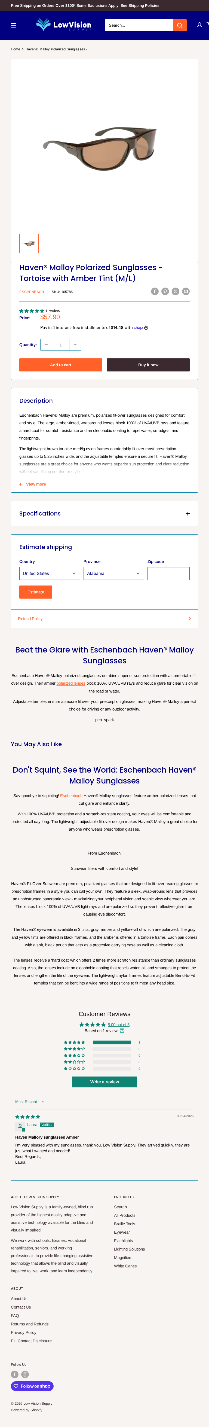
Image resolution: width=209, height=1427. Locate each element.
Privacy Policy (23, 1332)
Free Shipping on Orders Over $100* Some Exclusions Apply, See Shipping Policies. (86, 5)
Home (15, 49)
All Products (125, 1215)
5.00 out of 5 (119, 1024)
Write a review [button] (104, 1082)
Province (92, 561)
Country (27, 561)
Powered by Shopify (26, 1410)
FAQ (15, 1315)
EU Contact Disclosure (31, 1340)
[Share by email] (186, 291)
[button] (32, 311)
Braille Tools (124, 1223)
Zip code (155, 561)
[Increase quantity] (75, 344)
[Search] (180, 25)
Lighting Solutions (129, 1249)
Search (120, 1207)
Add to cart (60, 364)
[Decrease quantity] (46, 344)
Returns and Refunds (30, 1324)
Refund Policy (30, 618)
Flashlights (123, 1240)
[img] (27, 1116)
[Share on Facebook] (155, 291)
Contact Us (21, 1307)
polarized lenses (71, 683)
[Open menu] (13, 25)
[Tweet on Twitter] (175, 291)
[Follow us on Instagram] (25, 1374)
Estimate (35, 592)
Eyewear (122, 1232)
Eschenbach (31, 292)
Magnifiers (123, 1257)
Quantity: (28, 344)
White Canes (125, 1266)
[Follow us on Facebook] (15, 1374)
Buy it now (148, 364)
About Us (19, 1298)
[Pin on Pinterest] (165, 291)
